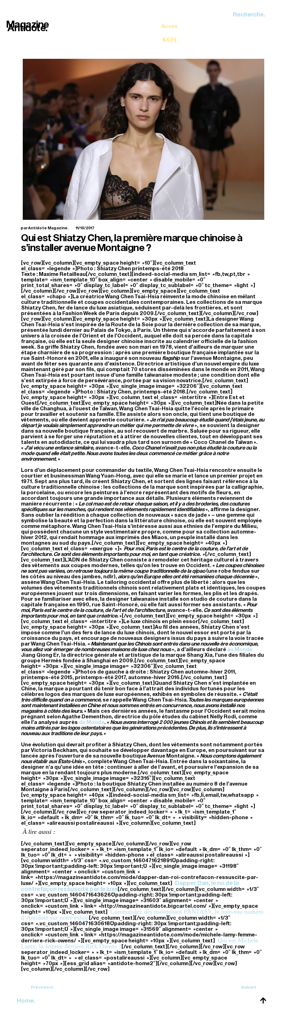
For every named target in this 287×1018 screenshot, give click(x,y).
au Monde (239, 649)
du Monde (91, 722)
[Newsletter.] (169, 28)
